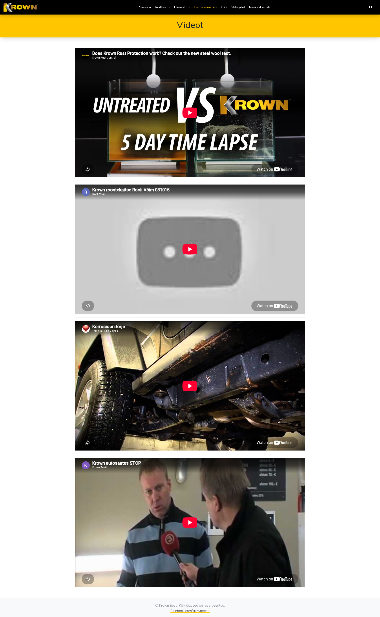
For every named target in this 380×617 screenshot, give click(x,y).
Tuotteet (161, 7)
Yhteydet (238, 7)
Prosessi (144, 7)
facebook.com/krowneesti (190, 610)
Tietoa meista (204, 7)
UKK (224, 7)
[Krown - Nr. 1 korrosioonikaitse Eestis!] (21, 7)
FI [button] (370, 7)
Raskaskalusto (260, 7)
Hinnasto (181, 7)
